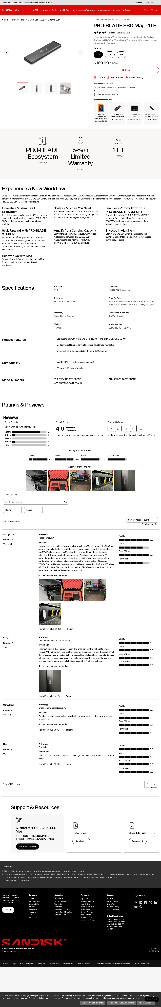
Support (128, 10)
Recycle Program (86, 912)
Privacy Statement (116, 998)
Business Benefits (87, 901)
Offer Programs (86, 915)
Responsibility (34, 904)
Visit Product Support (27, 846)
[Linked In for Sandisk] (155, 902)
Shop (117, 10)
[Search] (157, 10)
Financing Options (61, 909)
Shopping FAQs (60, 915)
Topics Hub (84, 899)
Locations (32, 912)
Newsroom (33, 909)
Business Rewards (87, 907)
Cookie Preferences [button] (142, 964)
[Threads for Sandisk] (140, 906)
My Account (58, 899)
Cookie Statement (135, 998)
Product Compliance (85, 964)
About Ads (42, 964)
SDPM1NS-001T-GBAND (70, 379)
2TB (109, 54)
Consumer (138, 2)
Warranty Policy (112, 901)
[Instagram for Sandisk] (135, 902)
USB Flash (66, 10)
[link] (99, 77)
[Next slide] (81, 52)
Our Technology (34, 901)
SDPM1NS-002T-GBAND (124, 379)
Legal (14, 964)
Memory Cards (50, 10)
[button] (22, 88)
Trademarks (54, 964)
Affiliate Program (86, 917)
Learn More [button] (115, 91)
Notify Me (126, 70)
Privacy (5, 964)
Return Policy (111, 904)
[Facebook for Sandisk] (140, 902)
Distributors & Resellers (63, 912)
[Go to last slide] (6, 52)
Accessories (105, 10)
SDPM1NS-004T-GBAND (70, 383)
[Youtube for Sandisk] (135, 907)
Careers (31, 915)
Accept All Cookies (146, 1003)
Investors (32, 907)
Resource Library (113, 907)
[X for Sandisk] (150, 902)
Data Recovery (85, 909)
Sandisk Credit (85, 904)
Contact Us (33, 917)
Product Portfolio (60, 901)
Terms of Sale (68, 964)
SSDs (37, 10)
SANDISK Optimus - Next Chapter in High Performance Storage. (28, 2)
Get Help (110, 899)
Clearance (58, 907)
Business (150, 2)
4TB (121, 54)
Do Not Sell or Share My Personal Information (113, 964)
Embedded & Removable (85, 10)
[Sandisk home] (11, 9)
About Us (32, 899)
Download (80, 841)
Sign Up (8, 910)
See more (111, 43)
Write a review (123, 33)
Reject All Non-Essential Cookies (121, 1003)
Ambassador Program (88, 920)
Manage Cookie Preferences (93, 1003)
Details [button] (132, 87)
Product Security (113, 909)
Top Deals (58, 904)
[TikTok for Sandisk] (145, 902)
